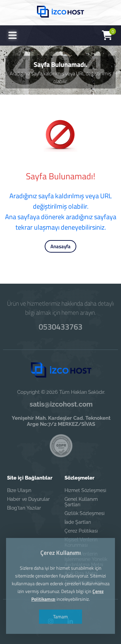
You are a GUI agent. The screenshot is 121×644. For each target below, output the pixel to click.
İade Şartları (78, 522)
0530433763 (60, 326)
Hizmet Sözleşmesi (85, 490)
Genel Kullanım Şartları (81, 501)
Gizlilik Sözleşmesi (85, 513)
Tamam (60, 616)
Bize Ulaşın (19, 490)
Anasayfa (60, 246)
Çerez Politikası (81, 531)
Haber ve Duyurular (28, 499)
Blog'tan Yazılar (24, 508)
